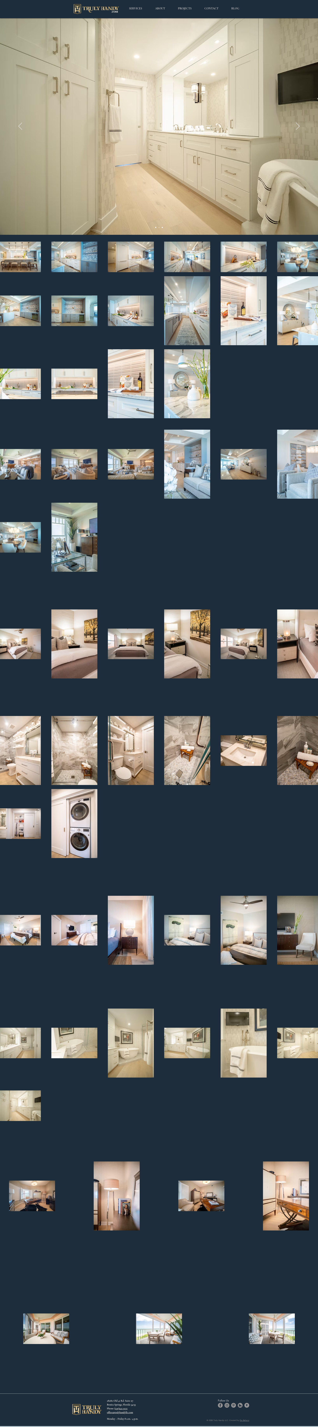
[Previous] (20, 126)
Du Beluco (244, 1420)
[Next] (298, 126)
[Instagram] (227, 1405)
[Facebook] (220, 1405)
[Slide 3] (162, 227)
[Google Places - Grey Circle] (246, 1405)
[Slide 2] (159, 227)
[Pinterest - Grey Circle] (233, 1405)
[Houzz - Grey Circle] (240, 1405)
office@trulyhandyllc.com (120, 1412)
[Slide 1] (155, 227)
